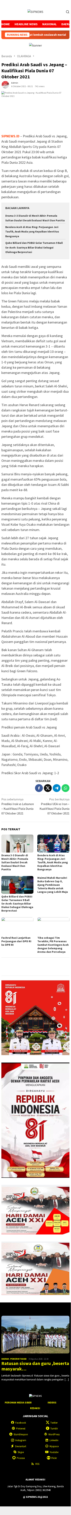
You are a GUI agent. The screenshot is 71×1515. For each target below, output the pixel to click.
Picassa (21, 1458)
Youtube (54, 1452)
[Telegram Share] (57, 788)
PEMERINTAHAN (18, 1359)
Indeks (52, 1402)
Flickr (54, 1458)
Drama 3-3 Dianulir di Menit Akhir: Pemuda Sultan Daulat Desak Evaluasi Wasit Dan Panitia (14, 862)
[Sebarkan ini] (39, 788)
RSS (37, 1464)
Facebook (20, 1422)
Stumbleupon (21, 1434)
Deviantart (20, 1446)
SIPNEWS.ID (10, 136)
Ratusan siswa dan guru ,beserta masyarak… (35, 1366)
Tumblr (54, 1428)
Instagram (20, 1440)
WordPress (54, 1434)
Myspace (54, 1446)
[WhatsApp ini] (65, 788)
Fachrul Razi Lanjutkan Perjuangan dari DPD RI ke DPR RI (16, 941)
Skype (21, 1452)
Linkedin (54, 1440)
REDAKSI (35, 1408)
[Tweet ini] (48, 788)
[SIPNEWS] (35, 11)
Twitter (54, 1422)
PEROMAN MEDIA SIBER (18, 1402)
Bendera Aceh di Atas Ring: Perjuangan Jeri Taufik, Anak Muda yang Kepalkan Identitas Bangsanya (32, 231)
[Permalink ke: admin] (5, 84)
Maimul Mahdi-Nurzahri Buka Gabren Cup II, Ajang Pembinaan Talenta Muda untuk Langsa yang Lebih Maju (52, 885)
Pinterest (20, 1428)
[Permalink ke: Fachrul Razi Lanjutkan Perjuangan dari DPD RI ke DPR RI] (17, 926)
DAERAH (5, 1359)
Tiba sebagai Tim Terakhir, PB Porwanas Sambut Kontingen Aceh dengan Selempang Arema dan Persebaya (53, 945)
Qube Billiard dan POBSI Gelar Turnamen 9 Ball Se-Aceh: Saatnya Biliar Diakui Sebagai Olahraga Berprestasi (34, 247)
